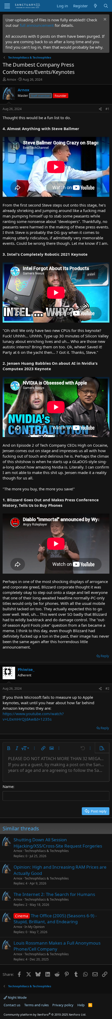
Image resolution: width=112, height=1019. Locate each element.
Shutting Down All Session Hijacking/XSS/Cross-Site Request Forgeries (58, 843)
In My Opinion (34, 927)
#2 (107, 688)
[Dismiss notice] (104, 20)
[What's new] (95, 6)
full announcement (37, 25)
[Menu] (7, 6)
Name (8, 786)
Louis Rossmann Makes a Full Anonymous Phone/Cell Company (57, 946)
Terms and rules (36, 1005)
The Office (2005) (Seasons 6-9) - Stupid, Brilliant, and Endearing (55, 919)
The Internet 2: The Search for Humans (54, 894)
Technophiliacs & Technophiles (46, 851)
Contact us (12, 1005)
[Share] (100, 109)
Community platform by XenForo (45, 1014)
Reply (105, 655)
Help (81, 1005)
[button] (9, 748)
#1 (107, 109)
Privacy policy (62, 1005)
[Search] (106, 6)
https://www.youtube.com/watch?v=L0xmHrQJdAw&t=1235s (33, 716)
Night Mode (17, 997)
